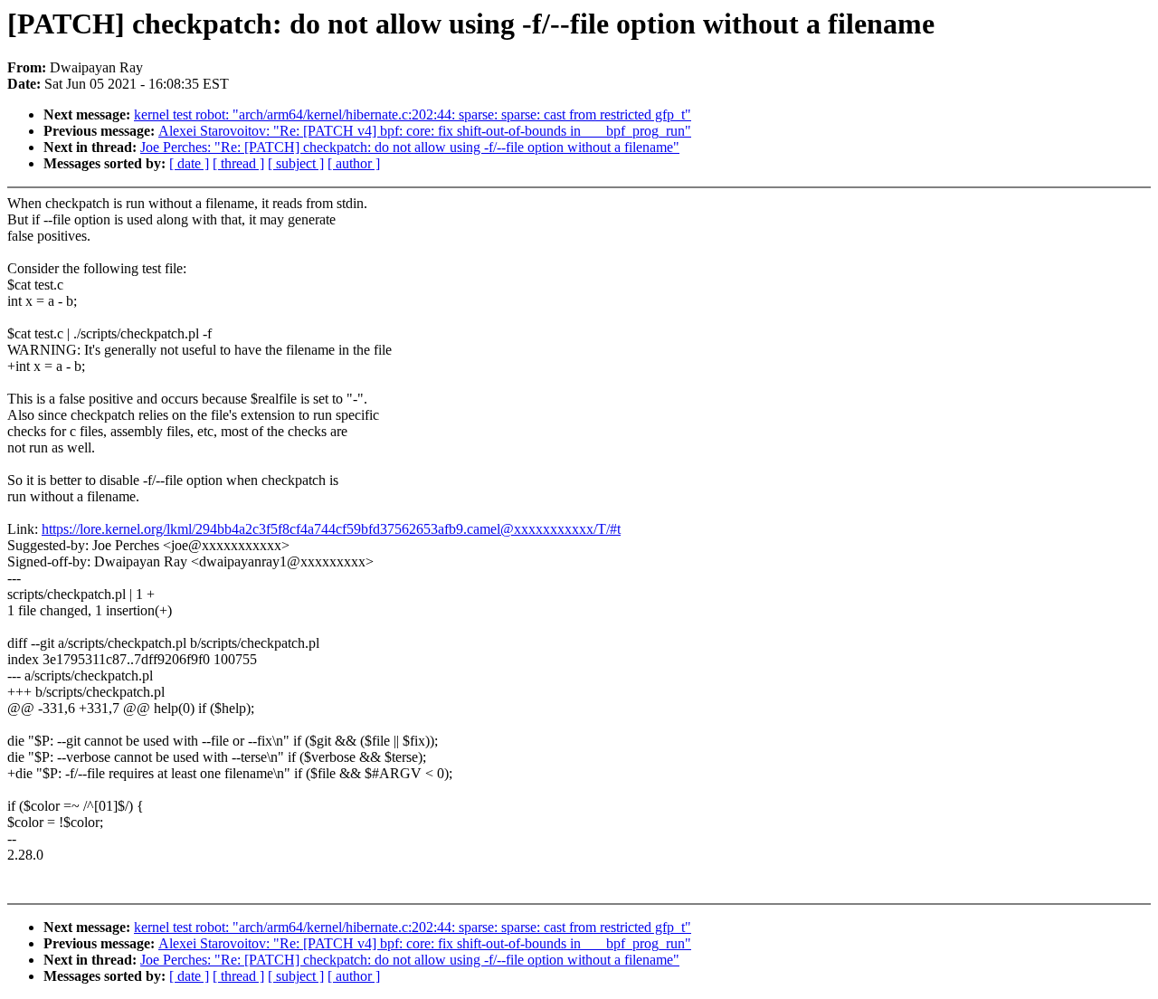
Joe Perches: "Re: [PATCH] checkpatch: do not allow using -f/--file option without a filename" (409, 147)
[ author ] (353, 163)
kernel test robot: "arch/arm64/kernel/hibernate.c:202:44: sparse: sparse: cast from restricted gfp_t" (412, 114)
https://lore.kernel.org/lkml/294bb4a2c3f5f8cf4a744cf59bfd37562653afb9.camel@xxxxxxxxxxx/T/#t (331, 529)
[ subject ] (296, 163)
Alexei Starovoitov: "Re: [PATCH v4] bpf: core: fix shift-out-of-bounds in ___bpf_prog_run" (424, 130)
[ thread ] (238, 163)
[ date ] (189, 163)
